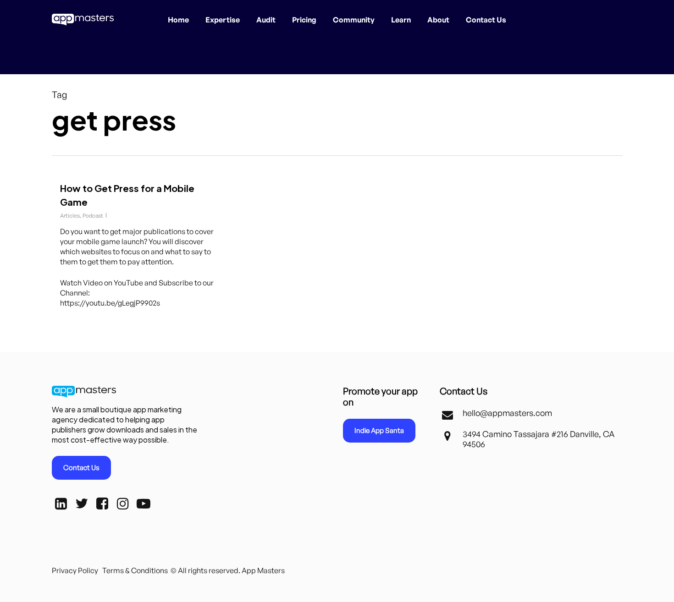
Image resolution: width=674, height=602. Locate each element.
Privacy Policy (75, 570)
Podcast (93, 215)
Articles (70, 215)
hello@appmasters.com (507, 413)
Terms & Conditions (135, 570)
